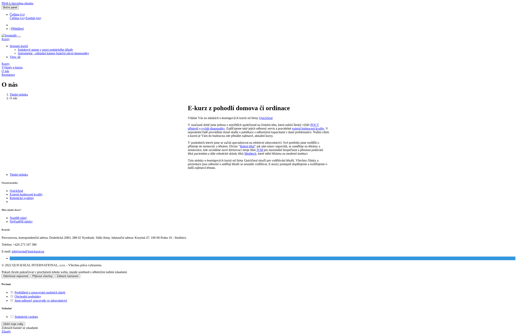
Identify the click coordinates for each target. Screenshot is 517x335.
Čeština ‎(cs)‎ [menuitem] (17, 18)
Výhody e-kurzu (12, 67)
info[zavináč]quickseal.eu (28, 251)
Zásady (6, 331)
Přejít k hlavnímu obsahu (17, 3)
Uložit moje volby (13, 323)
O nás (5, 71)
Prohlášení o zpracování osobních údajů (40, 292)
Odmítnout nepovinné (15, 276)
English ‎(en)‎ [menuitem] (33, 18)
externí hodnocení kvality (308, 128)
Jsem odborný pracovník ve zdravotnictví (41, 300)
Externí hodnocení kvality (26, 194)
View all (15, 57)
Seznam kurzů (19, 46)
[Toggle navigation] (19, 36)
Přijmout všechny (42, 276)
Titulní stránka (19, 94)
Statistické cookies (26, 316)
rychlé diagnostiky (213, 128)
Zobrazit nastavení (68, 276)
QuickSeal (265, 118)
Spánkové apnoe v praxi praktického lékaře (45, 49)
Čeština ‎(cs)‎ (17, 14)
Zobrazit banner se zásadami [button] (20, 328)
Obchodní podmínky (28, 296)
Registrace (8, 74)
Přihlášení (17, 28)
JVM (259, 150)
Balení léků (247, 146)
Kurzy (6, 39)
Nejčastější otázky (21, 221)
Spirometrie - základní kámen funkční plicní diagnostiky (53, 53)
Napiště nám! (18, 218)
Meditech (250, 153)
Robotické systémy (22, 198)
